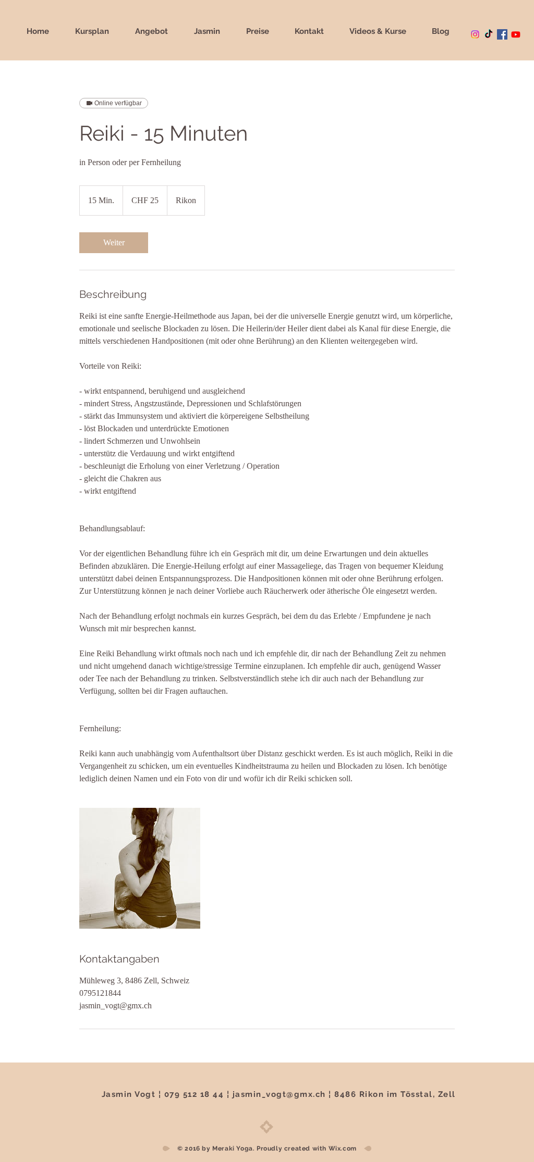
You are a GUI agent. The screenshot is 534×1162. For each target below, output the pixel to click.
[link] (113, 242)
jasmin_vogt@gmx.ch (279, 1094)
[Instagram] (475, 34)
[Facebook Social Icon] (502, 34)
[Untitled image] (139, 868)
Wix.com (343, 1148)
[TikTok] (488, 34)
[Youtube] (516, 34)
